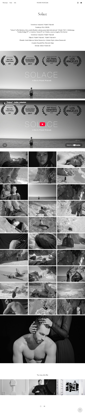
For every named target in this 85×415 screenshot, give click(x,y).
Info (15, 2)
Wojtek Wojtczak (42, 2)
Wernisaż (5, 2)
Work (10, 2)
